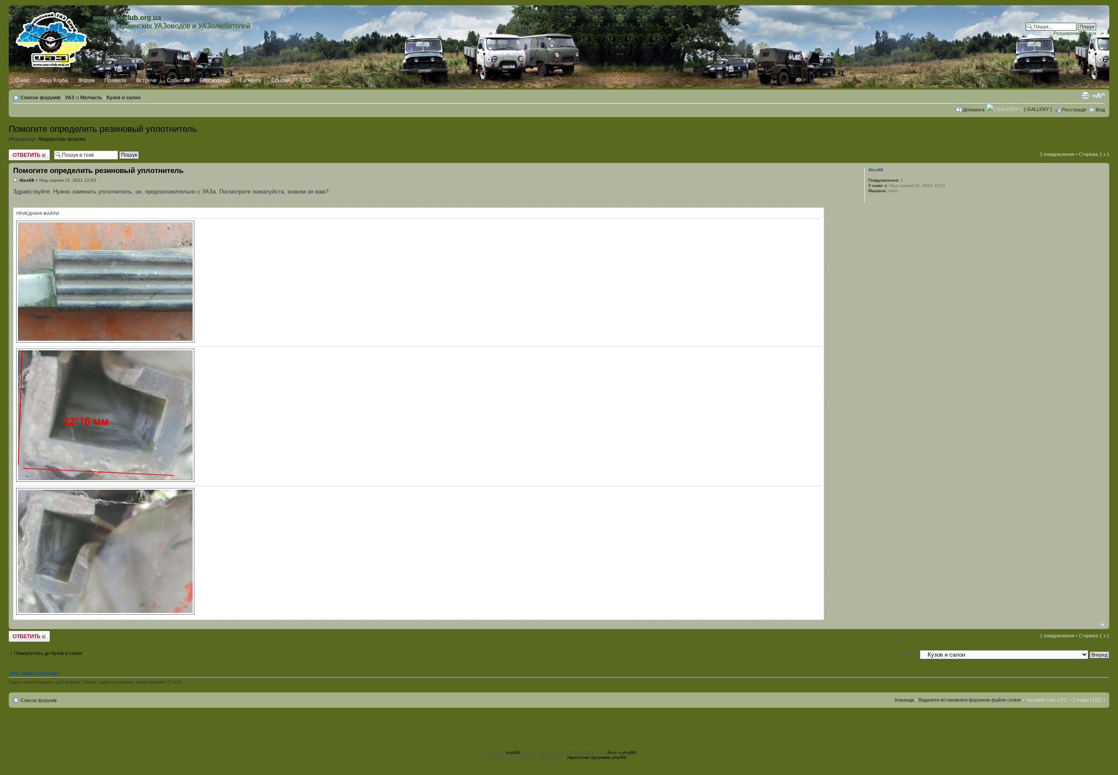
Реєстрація (1074, 109)
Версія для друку (1085, 96)
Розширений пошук (1074, 33)
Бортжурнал (215, 80)
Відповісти (20, 152)
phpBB (513, 752)
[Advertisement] (559, 727)
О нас (22, 80)
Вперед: (907, 654)
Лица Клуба (53, 80)
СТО (305, 80)
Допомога (973, 109)
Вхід (1100, 109)
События (178, 80)
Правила (115, 80)
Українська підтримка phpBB (596, 757)
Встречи (146, 80)
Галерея (250, 80)
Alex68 (26, 180)
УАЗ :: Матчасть (83, 97)
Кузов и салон (124, 97)
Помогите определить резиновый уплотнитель (103, 129)
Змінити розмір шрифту (1098, 96)
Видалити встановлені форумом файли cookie (969, 699)
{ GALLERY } (1038, 109)
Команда (904, 699)
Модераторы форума (62, 139)
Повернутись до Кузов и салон (48, 653)
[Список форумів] (52, 38)
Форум (86, 80)
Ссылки (280, 80)
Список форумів (41, 97)
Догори (1102, 624)
